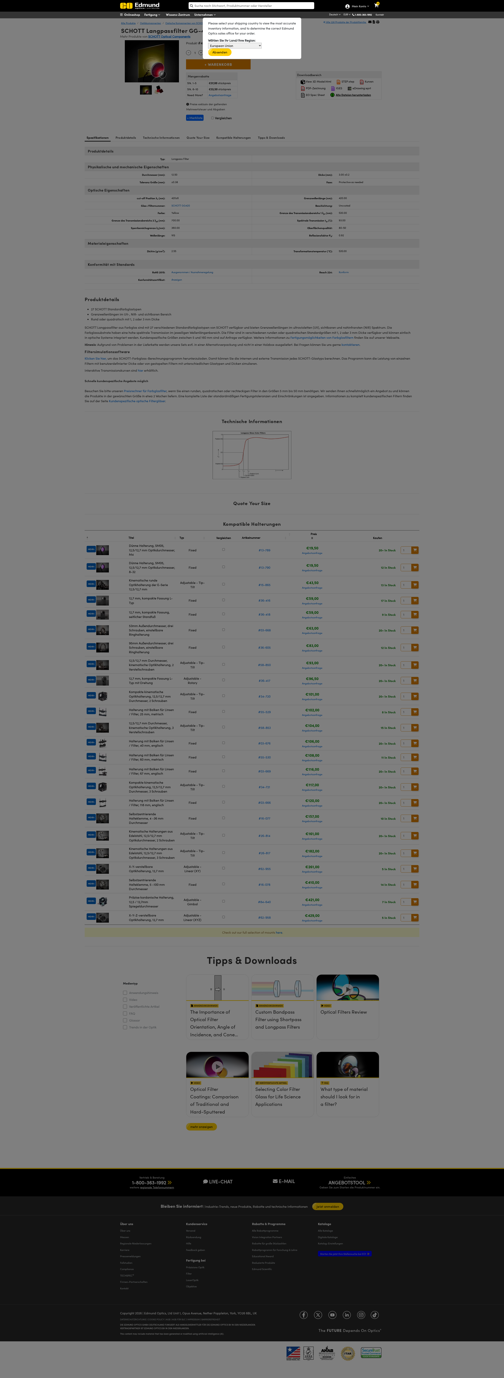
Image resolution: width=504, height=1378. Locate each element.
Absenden (219, 52)
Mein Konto (359, 6)
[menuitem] (135, 14)
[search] (251, 5)
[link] (378, 3)
